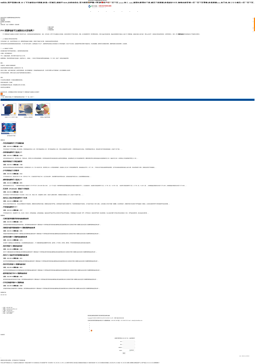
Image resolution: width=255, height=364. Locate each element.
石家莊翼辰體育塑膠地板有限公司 (96, 320)
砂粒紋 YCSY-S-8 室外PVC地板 (11, 117)
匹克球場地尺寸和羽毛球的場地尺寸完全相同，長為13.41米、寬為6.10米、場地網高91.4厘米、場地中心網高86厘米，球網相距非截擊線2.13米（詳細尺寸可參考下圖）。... (43, 194)
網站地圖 (107, 315)
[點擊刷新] (132, 351)
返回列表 (3, 95)
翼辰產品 (103, 11)
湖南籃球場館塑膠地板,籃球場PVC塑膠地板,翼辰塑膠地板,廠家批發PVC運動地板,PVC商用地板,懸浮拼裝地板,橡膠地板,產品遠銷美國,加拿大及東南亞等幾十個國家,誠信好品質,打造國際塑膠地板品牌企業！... (51, 233)
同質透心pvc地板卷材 (28, 117)
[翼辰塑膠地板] (100, 8)
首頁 (95, 11)
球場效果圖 (51, 29)
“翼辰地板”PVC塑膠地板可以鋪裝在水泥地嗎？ (29, 92)
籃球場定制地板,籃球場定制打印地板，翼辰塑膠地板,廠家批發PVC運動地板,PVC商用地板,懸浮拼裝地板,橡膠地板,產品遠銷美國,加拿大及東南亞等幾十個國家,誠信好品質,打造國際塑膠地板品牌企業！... (50, 279)
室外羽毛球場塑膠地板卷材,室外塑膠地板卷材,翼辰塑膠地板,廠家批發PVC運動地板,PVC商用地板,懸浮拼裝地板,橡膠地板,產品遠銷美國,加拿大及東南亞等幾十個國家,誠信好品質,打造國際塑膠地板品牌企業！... (52, 270)
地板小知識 (51, 27)
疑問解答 (127, 11)
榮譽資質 (119, 11)
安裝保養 (3, 20)
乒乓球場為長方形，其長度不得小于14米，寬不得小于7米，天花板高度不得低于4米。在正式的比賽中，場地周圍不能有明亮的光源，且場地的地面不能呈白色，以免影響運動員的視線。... (47, 176)
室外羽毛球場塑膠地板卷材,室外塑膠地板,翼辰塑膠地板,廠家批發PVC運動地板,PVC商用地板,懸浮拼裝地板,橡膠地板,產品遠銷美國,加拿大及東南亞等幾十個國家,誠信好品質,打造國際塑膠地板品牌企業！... (51, 261)
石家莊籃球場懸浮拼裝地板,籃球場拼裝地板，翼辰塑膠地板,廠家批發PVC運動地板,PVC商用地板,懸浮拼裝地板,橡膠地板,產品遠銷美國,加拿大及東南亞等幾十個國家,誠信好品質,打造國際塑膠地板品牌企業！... (52, 224)
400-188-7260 (125, 338)
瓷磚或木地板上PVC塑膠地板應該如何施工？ (15, 97)
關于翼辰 (134, 11)
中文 (104, 2)
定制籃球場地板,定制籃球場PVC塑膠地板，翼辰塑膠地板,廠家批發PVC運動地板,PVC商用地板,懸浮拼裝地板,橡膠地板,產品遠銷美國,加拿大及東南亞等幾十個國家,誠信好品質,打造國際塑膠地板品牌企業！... (51, 288)
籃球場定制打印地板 (11, 135)
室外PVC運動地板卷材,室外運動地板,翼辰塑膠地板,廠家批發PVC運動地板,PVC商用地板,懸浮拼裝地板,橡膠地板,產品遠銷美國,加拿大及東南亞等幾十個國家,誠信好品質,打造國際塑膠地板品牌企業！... (50, 252)
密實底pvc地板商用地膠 (45, 117)
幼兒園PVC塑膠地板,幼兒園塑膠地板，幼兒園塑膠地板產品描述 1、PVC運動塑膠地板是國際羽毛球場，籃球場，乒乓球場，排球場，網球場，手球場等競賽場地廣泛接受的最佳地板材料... (47, 242)
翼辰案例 (111, 11)
